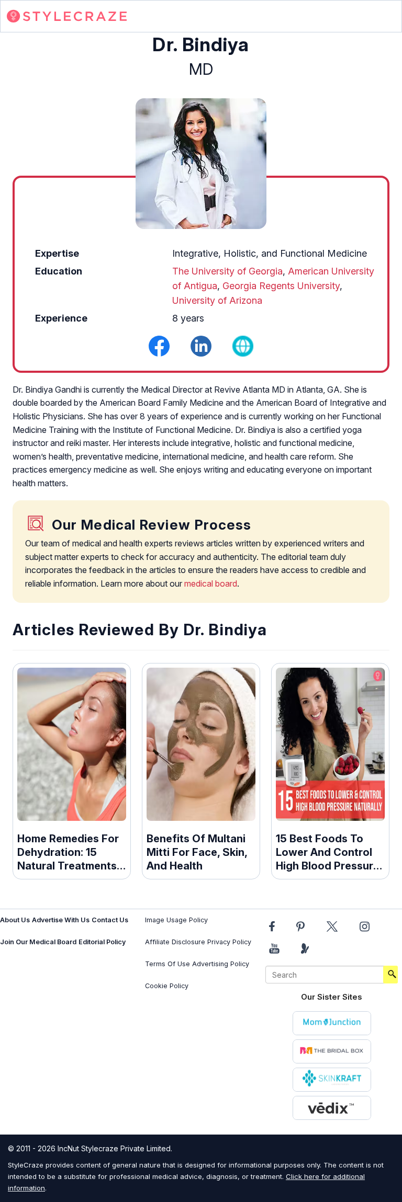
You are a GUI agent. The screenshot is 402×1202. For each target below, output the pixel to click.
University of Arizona (217, 300)
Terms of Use (167, 964)
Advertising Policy (220, 964)
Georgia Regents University (281, 285)
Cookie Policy (166, 986)
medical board (210, 583)
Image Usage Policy (176, 920)
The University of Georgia (227, 271)
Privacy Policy (229, 942)
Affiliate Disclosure (175, 942)
